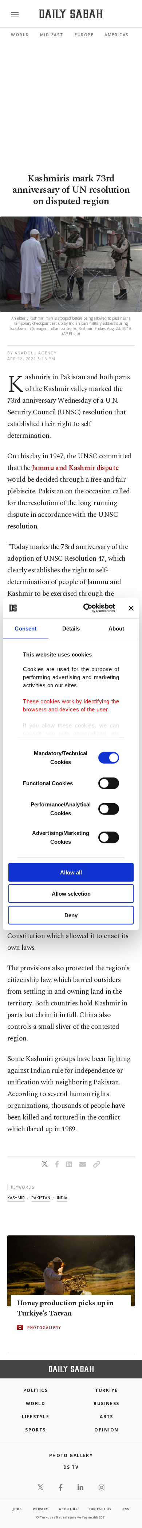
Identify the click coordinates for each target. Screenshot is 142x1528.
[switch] (108, 783)
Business (106, 1403)
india (62, 1197)
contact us (99, 1509)
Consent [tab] (25, 628)
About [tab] (117, 628)
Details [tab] (71, 628)
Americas (116, 35)
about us (68, 1509)
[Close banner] (131, 608)
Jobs (17, 1509)
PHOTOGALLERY (44, 1327)
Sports (35, 1430)
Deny (71, 915)
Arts (106, 1417)
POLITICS (35, 1390)
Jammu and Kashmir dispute (75, 468)
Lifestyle (35, 1417)
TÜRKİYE (106, 1390)
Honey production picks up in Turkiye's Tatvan (65, 1308)
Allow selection (71, 894)
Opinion (106, 1430)
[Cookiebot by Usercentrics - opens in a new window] (86, 608)
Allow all (71, 872)
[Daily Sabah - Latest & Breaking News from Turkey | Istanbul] (71, 14)
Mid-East (52, 35)
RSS (125, 1509)
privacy (40, 1509)
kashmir (16, 1197)
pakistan (40, 1197)
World (20, 35)
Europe (84, 35)
